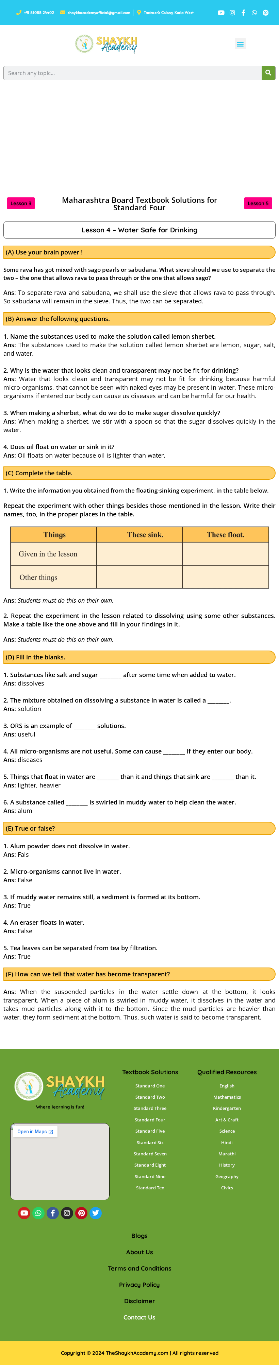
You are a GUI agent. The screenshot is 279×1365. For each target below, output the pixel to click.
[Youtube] (24, 1213)
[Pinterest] (81, 1213)
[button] (240, 43)
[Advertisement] (139, 137)
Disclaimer (139, 1301)
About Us (139, 1252)
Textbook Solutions (150, 1072)
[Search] (268, 73)
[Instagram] (67, 1213)
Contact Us (139, 1317)
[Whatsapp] (38, 1213)
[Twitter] (95, 1213)
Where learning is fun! (60, 1107)
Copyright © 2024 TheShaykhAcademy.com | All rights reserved (139, 1353)
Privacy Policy (139, 1285)
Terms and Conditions (139, 1268)
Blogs (139, 1236)
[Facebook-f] (53, 1213)
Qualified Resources (227, 1072)
